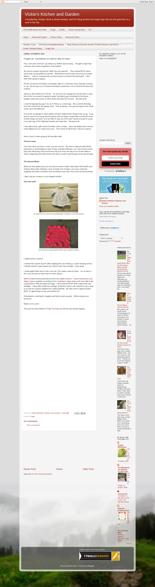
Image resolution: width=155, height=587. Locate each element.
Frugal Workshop (122, 446)
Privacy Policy (56, 37)
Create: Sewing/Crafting (32, 48)
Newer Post (30, 469)
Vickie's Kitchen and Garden (52, 14)
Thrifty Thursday (53, 309)
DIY (90, 30)
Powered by (109, 171)
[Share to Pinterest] (84, 413)
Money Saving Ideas (77, 30)
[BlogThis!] (77, 413)
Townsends (122, 494)
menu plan (34, 304)
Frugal (52, 30)
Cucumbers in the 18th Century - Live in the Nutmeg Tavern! (123, 499)
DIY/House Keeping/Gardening (51, 45)
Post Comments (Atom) (43, 474)
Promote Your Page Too (106, 221)
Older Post (88, 469)
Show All (129, 543)
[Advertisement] (59, 449)
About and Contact (39, 37)
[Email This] (75, 413)
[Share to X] (80, 413)
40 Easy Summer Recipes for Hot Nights (123, 538)
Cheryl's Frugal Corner (123, 509)
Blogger (91, 566)
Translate (117, 241)
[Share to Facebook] (82, 413)
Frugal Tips (50, 48)
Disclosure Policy (72, 37)
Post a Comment (33, 425)
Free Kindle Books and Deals (34, 30)
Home (25, 37)
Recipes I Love (29, 45)
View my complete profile (108, 206)
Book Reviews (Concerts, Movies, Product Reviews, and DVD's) (93, 45)
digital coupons (66, 279)
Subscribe (115, 164)
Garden (62, 30)
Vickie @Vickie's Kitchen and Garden (114, 202)
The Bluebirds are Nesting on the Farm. (123, 469)
